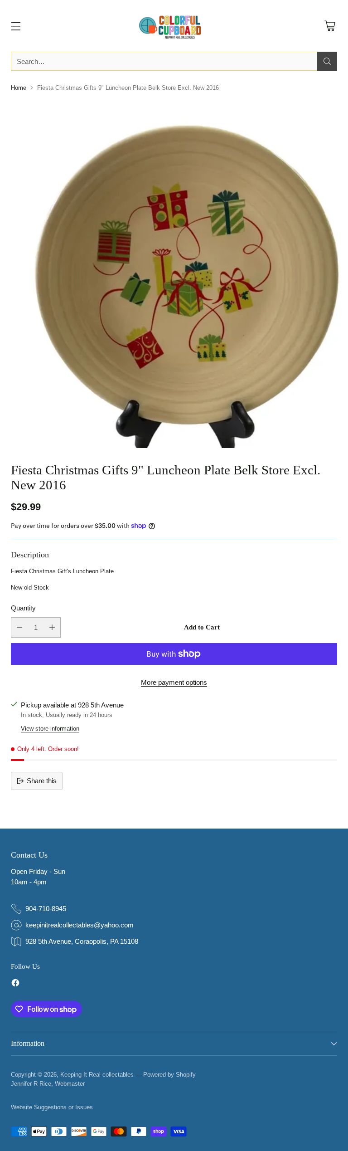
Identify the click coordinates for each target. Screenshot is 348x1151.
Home (18, 87)
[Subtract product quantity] (19, 627)
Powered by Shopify (169, 1074)
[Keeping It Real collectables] (174, 26)
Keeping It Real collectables (97, 1074)
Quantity (23, 608)
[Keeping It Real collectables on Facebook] (15, 984)
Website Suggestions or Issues (52, 1107)
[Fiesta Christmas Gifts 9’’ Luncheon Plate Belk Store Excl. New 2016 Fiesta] (174, 274)
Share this (42, 781)
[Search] (327, 61)
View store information (50, 728)
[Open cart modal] (329, 26)
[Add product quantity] (52, 627)
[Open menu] (15, 26)
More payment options (174, 682)
